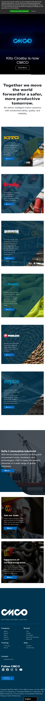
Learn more (23, 619)
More (8, 158)
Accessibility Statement (34, 694)
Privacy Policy (19, 694)
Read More (22, 68)
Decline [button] (33, 11)
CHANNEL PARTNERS (6, 678)
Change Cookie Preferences (10, 696)
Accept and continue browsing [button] (19, 11)
